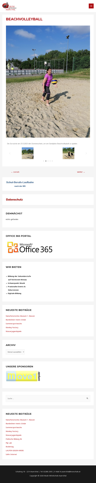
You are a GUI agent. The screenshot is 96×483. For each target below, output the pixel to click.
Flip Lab (9, 443)
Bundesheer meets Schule (16, 319)
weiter (81, 172)
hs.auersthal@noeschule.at (70, 471)
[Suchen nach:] (48, 398)
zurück (15, 172)
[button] (9, 153)
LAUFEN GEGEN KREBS (15, 450)
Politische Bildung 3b (14, 439)
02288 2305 (47, 471)
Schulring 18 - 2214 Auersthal (27, 471)
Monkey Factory (12, 327)
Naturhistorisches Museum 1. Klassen (20, 316)
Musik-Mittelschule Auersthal (55, 475)
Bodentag (10, 446)
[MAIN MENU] (91, 6)
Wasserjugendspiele (13, 331)
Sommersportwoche (14, 323)
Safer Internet (11, 454)
